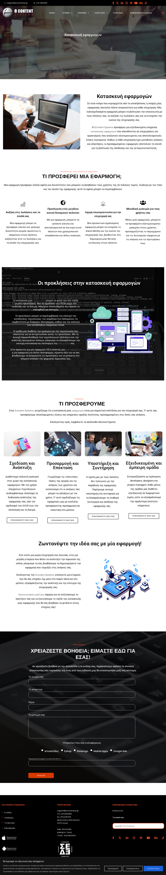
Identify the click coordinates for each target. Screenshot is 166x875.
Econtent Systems (24, 410)
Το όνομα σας (36, 676)
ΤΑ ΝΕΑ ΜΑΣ (118, 13)
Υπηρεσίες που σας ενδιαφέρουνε (82, 742)
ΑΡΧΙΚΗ (52, 13)
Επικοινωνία (118, 810)
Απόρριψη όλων (132, 868)
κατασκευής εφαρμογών (104, 131)
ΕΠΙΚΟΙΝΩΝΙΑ (9, 828)
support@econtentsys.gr (17, 3)
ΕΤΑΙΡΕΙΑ (66, 13)
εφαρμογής (39, 300)
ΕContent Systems (103, 127)
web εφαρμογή (73, 349)
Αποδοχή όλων (153, 868)
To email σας (35, 689)
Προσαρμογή (113, 868)
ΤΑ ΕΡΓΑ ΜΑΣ (99, 13)
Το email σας (118, 817)
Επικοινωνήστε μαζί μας (31, 594)
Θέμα (31, 702)
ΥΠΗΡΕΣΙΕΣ (82, 13)
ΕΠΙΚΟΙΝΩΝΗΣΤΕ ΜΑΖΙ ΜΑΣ (141, 13)
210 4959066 (41, 3)
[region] (83, 866)
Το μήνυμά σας (36, 714)
